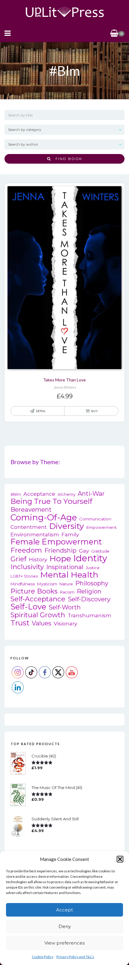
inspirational (64, 566)
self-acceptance (37, 599)
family (70, 534)
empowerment (101, 527)
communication (95, 518)
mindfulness (22, 583)
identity (90, 558)
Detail (41, 411)
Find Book (66, 158)
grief (18, 559)
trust (19, 622)
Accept (64, 910)
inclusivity (27, 566)
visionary (65, 623)
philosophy (91, 583)
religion (89, 591)
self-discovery (89, 599)
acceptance (39, 494)
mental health (69, 574)
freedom (26, 550)
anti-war (91, 493)
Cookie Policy (42, 956)
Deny (64, 926)
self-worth (65, 607)
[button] (120, 859)
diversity (66, 526)
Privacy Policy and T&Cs (75, 956)
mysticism (47, 583)
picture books (34, 591)
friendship (60, 550)
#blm (15, 494)
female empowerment (56, 541)
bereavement (31, 509)
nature (66, 583)
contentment (28, 527)
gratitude (100, 551)
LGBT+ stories (24, 576)
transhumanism (89, 615)
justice (93, 567)
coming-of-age (43, 517)
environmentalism (34, 534)
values (41, 623)
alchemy (66, 494)
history (38, 559)
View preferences (64, 943)
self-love (28, 606)
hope (60, 558)
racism (67, 592)
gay (84, 550)
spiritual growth (37, 615)
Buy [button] (94, 411)
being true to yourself (51, 501)
